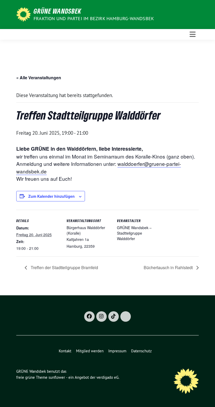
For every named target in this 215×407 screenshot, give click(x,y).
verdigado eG (107, 377)
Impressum (117, 350)
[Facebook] (89, 316)
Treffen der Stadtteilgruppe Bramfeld (64, 267)
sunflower (57, 377)
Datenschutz (141, 350)
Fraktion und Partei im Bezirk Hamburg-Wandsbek (94, 18)
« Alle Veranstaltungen (38, 78)
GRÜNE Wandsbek (57, 11)
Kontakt (65, 350)
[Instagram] (101, 316)
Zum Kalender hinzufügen (51, 196)
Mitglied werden (90, 350)
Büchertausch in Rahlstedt (169, 267)
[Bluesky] (125, 316)
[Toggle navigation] (192, 34)
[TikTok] (113, 316)
